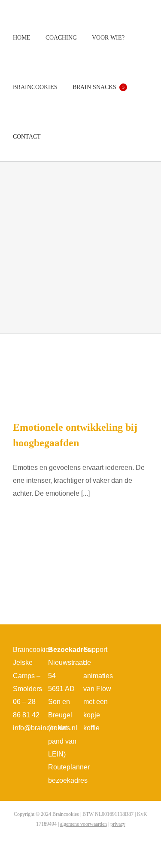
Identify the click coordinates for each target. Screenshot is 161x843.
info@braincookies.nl (45, 728)
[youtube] (126, 667)
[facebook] (126, 651)
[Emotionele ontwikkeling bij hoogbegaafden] (80, 369)
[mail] (133, 682)
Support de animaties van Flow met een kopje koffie (98, 689)
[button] (58, 136)
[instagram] (140, 651)
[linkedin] (140, 667)
